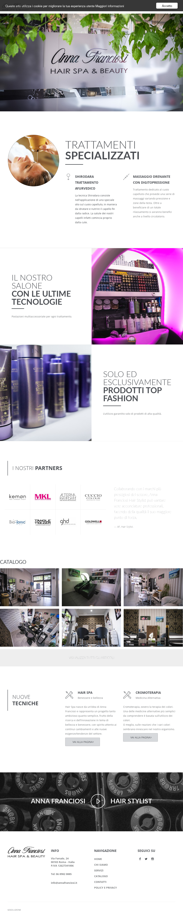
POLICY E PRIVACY (105, 887)
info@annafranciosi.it (64, 882)
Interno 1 (136, 614)
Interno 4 (136, 574)
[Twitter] (146, 858)
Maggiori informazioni (109, 6)
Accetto (167, 5)
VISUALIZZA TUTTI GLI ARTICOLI (91, 658)
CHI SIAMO (101, 864)
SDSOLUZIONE (14, 909)
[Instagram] (152, 858)
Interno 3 (12, 614)
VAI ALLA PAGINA (83, 742)
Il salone (11, 578)
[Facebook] (140, 858)
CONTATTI (100, 882)
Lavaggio (74, 574)
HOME (98, 859)
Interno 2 (74, 614)
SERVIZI (98, 870)
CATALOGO (101, 876)
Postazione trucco (18, 574)
